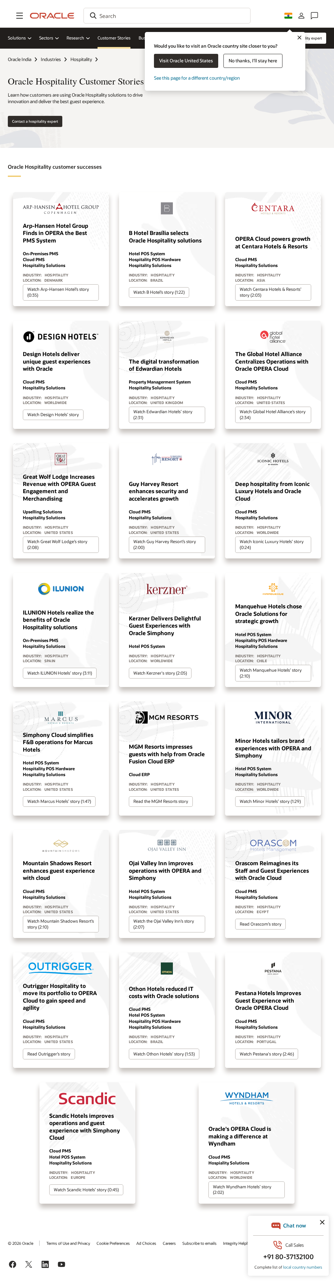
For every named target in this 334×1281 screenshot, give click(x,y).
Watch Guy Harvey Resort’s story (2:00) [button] (164, 544)
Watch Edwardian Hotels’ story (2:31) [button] (162, 414)
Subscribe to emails (199, 1243)
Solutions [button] (17, 37)
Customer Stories (114, 37)
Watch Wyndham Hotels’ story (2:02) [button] (242, 1189)
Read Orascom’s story (260, 924)
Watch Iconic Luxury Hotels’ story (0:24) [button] (272, 544)
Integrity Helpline (238, 1243)
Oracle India (19, 59)
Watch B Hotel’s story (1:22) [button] (159, 292)
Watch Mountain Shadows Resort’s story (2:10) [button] (60, 924)
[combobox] (167, 15)
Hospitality (81, 59)
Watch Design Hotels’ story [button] (53, 414)
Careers (169, 1243)
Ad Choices (146, 1243)
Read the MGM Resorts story (160, 801)
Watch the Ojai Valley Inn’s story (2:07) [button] (163, 924)
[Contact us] (314, 16)
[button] (19, 16)
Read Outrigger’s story (48, 1053)
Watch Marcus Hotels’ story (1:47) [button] (59, 801)
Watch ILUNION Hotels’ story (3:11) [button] (59, 673)
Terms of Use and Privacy (68, 1243)
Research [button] (75, 37)
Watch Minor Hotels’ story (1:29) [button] (270, 801)
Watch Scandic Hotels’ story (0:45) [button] (86, 1189)
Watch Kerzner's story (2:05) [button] (160, 673)
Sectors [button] (46, 37)
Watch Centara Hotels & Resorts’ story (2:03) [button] (270, 292)
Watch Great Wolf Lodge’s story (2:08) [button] (57, 544)
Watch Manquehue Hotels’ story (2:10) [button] (271, 673)
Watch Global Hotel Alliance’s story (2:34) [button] (273, 414)
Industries (51, 59)
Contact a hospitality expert (35, 121)
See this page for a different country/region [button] (197, 78)
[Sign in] (301, 16)
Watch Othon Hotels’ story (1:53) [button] (164, 1053)
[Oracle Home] (52, 15)
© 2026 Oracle (20, 1243)
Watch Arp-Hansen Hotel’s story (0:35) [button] (58, 292)
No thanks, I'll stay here (253, 60)
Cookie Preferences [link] (113, 1243)
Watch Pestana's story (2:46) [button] (267, 1053)
